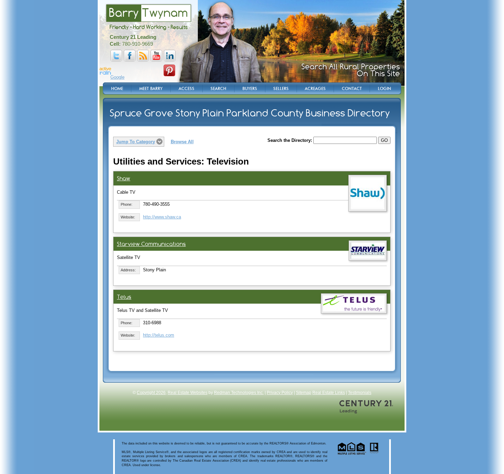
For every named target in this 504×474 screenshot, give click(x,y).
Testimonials (359, 392)
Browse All (182, 141)
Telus (124, 297)
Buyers (249, 88)
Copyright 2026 (151, 392)
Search (218, 88)
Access (186, 88)
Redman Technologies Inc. (239, 392)
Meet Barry (151, 88)
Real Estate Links (328, 392)
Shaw (123, 178)
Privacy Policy (280, 392)
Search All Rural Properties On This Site (350, 70)
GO (384, 140)
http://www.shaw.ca (162, 216)
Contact (352, 88)
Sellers (281, 88)
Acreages (315, 88)
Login (384, 88)
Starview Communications (151, 244)
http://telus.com (158, 335)
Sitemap (303, 392)
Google (117, 77)
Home (117, 88)
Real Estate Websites (187, 392)
